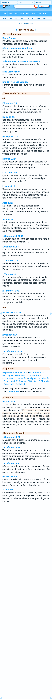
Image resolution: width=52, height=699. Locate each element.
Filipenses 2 (8, 401)
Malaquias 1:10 (10, 136)
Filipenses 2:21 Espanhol (27, 375)
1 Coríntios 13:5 (10, 247)
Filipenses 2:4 (9, 103)
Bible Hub (20, 384)
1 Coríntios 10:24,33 (12, 236)
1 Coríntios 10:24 (11, 437)
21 (21, 410)
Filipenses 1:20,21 (11, 312)
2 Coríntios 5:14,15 (12, 351)
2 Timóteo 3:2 (9, 274)
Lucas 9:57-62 (9, 172)
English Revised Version (15, 82)
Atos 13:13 (7, 203)
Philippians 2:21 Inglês (38, 381)
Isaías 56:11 (8, 117)
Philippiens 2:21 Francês (14, 378)
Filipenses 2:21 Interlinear (14, 372)
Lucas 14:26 (8, 186)
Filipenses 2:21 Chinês (15, 381)
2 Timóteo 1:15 (10, 260)
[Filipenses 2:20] (3, 319)
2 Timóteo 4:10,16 (11, 291)
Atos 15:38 (7, 219)
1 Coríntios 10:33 (11, 447)
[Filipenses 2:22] (49, 319)
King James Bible (11, 72)
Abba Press (13, 391)
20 (5, 404)
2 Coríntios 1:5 (10, 335)
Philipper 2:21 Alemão (38, 378)
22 (3, 418)
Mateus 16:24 (9, 159)
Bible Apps (9, 384)
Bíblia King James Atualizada (17, 48)
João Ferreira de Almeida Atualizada (21, 61)
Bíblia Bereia (9, 38)
